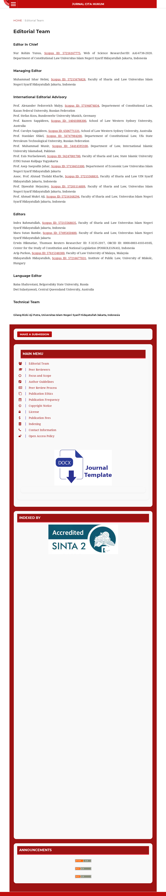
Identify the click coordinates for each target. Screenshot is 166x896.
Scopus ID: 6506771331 (64, 131)
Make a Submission (34, 334)
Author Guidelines (41, 382)
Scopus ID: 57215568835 (59, 223)
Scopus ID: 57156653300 (67, 166)
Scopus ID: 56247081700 (63, 156)
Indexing (35, 424)
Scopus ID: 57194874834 (82, 105)
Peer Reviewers (39, 369)
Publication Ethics (41, 393)
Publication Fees (40, 418)
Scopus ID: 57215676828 (68, 79)
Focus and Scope (40, 376)
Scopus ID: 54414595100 (70, 146)
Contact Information (42, 430)
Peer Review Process (43, 388)
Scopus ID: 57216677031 (69, 258)
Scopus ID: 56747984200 (64, 136)
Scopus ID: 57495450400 (60, 233)
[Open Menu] (13, 4)
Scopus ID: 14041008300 (68, 121)
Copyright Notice (40, 406)
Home (17, 20)
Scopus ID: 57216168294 (62, 196)
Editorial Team (39, 363)
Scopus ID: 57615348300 (48, 253)
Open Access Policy (41, 436)
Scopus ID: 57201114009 (68, 186)
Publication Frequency (44, 400)
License (34, 412)
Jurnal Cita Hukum (88, 4)
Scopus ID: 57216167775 (62, 53)
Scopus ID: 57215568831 (81, 176)
